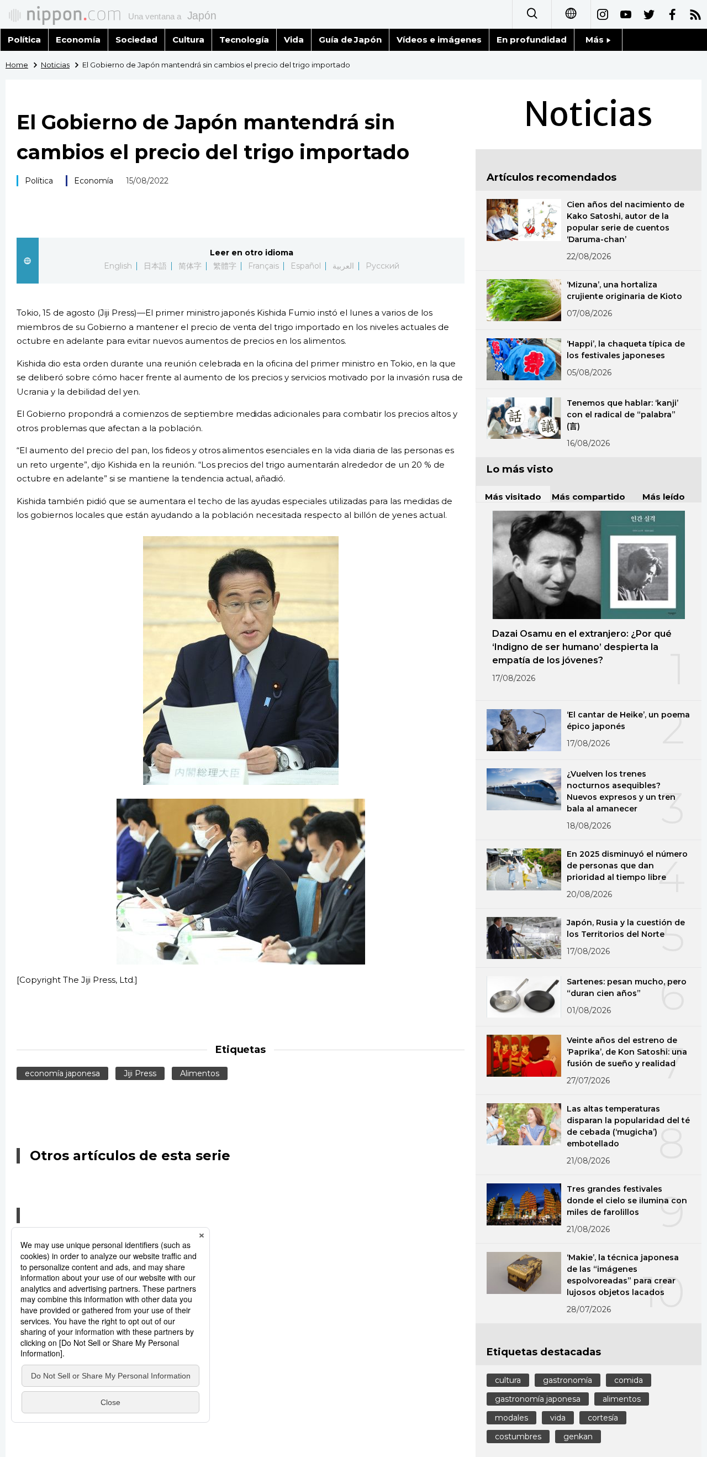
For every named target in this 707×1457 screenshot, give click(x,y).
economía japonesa (62, 1073)
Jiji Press (140, 1073)
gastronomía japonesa (538, 1399)
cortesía (603, 1418)
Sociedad (136, 39)
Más (595, 39)
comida (628, 1380)
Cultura (188, 39)
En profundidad (532, 39)
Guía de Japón (350, 39)
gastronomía (567, 1380)
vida (558, 1418)
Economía (78, 39)
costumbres (518, 1437)
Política (24, 39)
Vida (294, 39)
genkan (578, 1437)
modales (511, 1418)
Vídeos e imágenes (439, 39)
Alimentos (199, 1073)
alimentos (622, 1399)
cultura (508, 1380)
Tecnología (244, 39)
